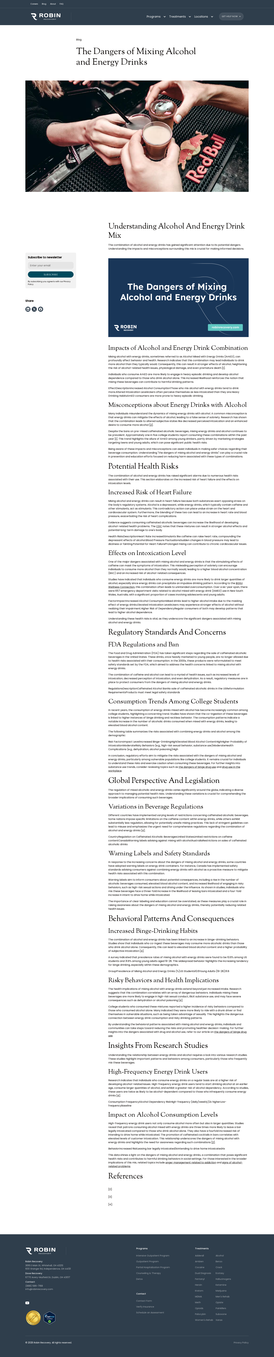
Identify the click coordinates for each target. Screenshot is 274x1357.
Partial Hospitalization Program (153, 1267)
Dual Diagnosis (203, 1273)
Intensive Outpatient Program (152, 1255)
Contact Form (144, 1300)
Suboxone (221, 1314)
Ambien (199, 1261)
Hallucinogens (223, 1279)
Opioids (199, 1308)
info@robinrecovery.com (39, 1289)
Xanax (219, 1320)
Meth (198, 1302)
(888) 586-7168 (34, 1285)
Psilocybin (200, 1314)
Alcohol (220, 1255)
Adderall (199, 1255)
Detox (139, 1279)
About (53, 4)
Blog (44, 4)
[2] (151, 425)
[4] (143, 830)
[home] (50, 16)
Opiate (219, 1302)
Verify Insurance (145, 1306)
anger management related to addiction (190, 1162)
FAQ (61, 4)
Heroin (198, 1284)
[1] (223, 368)
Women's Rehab (204, 1320)
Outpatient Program (147, 1261)
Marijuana (221, 1290)
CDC (159, 526)
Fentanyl (200, 1279)
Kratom (199, 1290)
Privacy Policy (241, 1342)
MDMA (198, 1296)
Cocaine (199, 1267)
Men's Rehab (223, 1296)
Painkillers (221, 1308)
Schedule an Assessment (150, 1312)
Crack (219, 1267)
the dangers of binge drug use (197, 767)
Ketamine (221, 1284)
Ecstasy (220, 1273)
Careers (34, 4)
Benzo (219, 1261)
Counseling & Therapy (148, 1273)
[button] (155, 16)
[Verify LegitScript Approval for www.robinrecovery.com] (49, 1318)
